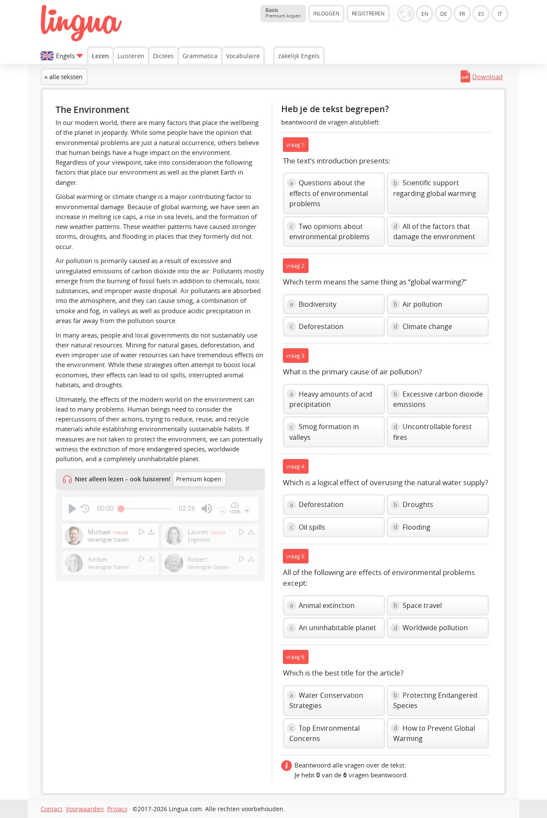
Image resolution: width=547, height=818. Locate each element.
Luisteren (131, 56)
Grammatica (200, 56)
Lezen (100, 56)
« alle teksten (63, 76)
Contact (51, 809)
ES (481, 13)
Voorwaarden (85, 809)
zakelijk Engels (299, 56)
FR (462, 13)
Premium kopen (198, 479)
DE (443, 13)
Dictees (163, 56)
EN (424, 13)
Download (487, 76)
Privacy (117, 809)
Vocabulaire (243, 56)
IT (500, 13)
